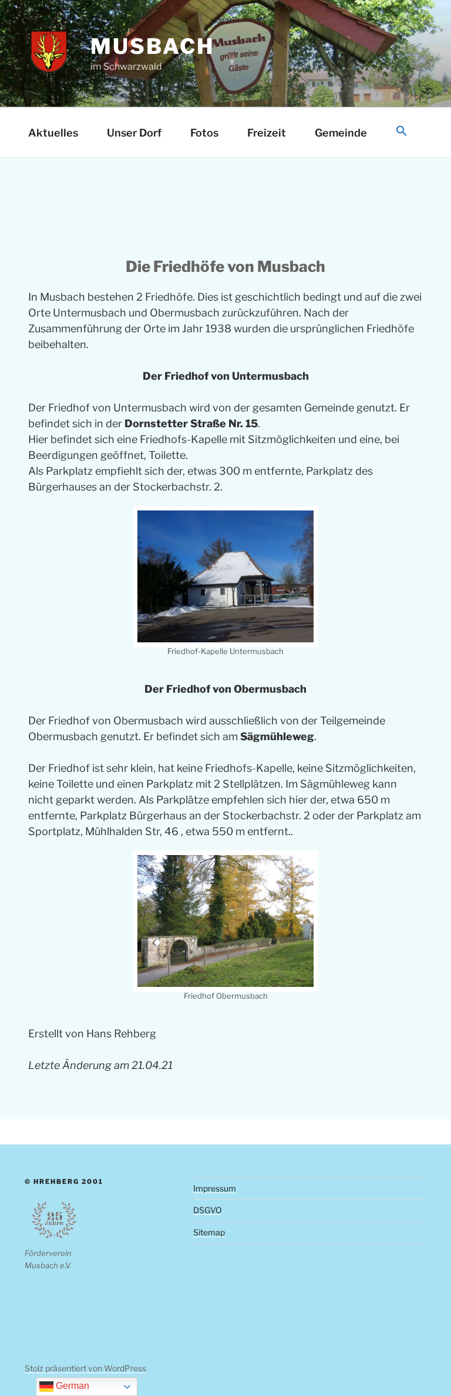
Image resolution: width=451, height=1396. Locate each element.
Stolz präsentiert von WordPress (85, 1368)
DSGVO (207, 1210)
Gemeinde (341, 133)
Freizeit (266, 133)
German (71, 1386)
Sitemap (209, 1232)
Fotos (204, 133)
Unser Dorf (134, 133)
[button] (401, 131)
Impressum (214, 1188)
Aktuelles (53, 133)
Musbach (152, 46)
